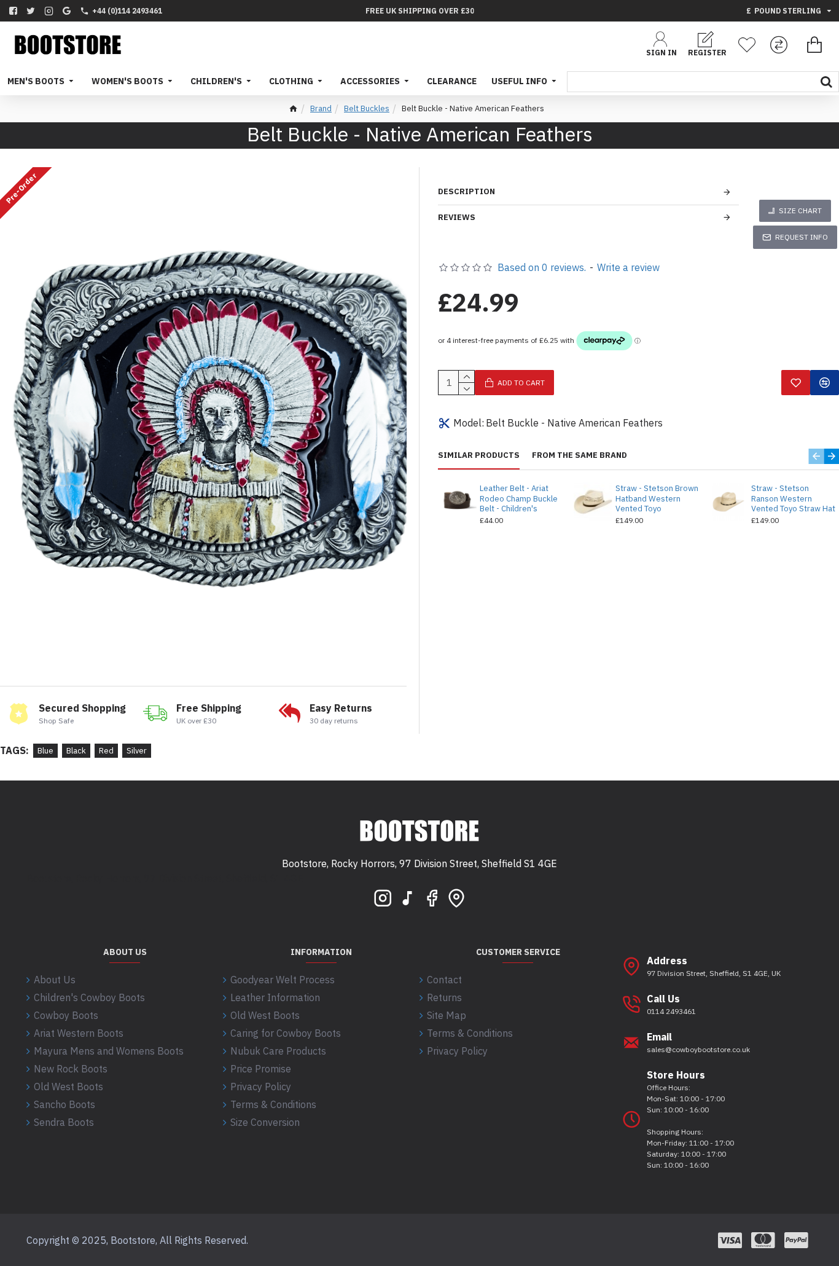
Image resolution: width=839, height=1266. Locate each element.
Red (106, 750)
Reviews (456, 217)
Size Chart (800, 210)
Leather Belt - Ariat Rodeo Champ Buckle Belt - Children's (519, 499)
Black (76, 750)
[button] (816, 456)
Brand (321, 108)
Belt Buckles (366, 108)
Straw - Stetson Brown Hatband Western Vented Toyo (656, 499)
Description (466, 191)
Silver (137, 750)
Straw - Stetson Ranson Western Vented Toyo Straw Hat (793, 499)
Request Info (801, 237)
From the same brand (579, 455)
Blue (45, 750)
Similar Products (479, 455)
